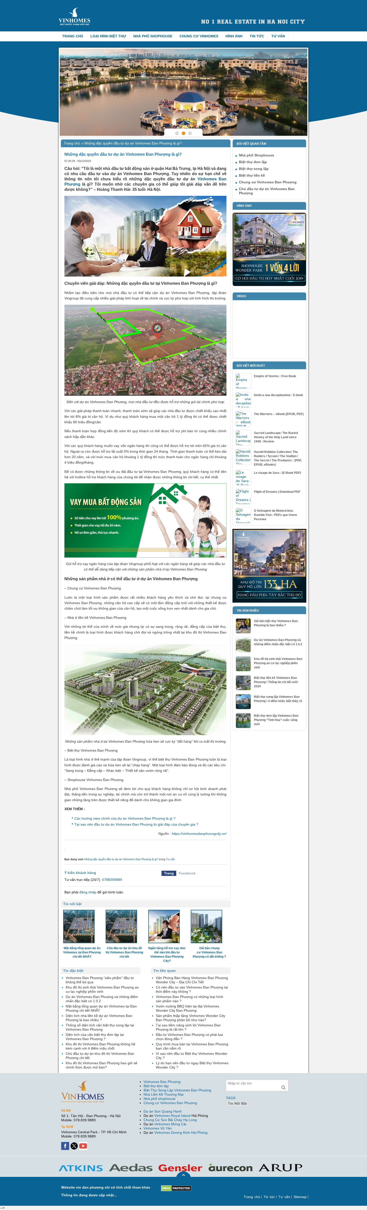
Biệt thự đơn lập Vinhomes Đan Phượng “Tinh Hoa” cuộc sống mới (276, 720)
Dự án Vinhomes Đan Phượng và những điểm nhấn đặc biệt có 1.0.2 (278, 642)
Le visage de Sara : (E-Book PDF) (277, 473)
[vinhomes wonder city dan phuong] (269, 531)
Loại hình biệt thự (108, 36)
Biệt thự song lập (254, 169)
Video (241, 296)
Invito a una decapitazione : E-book (278, 395)
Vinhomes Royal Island (172, 1116)
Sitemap (300, 1197)
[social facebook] (65, 1144)
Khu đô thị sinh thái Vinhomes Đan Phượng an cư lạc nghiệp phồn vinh (278, 663)
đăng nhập (87, 892)
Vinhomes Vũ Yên (158, 1128)
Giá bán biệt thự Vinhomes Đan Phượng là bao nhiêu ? (276, 623)
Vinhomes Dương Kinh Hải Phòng (180, 1133)
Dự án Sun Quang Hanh (163, 1111)
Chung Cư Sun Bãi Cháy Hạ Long (170, 1120)
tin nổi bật (237, 1103)
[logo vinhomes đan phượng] (75, 9)
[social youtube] (83, 1144)
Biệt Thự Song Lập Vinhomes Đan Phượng (177, 1090)
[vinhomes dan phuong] (82, 1083)
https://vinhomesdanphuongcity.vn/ (199, 834)
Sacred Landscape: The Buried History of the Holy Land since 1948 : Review (276, 437)
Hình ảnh (233, 36)
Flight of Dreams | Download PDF (277, 492)
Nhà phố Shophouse (152, 36)
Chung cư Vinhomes (199, 36)
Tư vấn (278, 36)
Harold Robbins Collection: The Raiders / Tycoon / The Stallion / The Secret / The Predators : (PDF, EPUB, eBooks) (278, 458)
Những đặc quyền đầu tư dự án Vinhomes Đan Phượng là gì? (121, 859)
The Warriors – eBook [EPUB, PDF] (279, 414)
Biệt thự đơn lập (253, 162)
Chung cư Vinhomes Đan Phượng (268, 182)
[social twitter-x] (74, 1144)
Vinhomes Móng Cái (170, 1124)
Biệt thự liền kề (252, 175)
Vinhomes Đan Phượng (162, 1082)
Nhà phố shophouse (160, 1099)
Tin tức (257, 36)
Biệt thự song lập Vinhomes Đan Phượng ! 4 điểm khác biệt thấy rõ (278, 699)
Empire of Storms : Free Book (275, 376)
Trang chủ (72, 36)
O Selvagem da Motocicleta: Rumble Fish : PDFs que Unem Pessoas (275, 515)
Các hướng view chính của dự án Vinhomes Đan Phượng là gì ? (125, 818)
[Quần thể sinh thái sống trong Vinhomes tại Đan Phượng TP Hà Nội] (183, 92)
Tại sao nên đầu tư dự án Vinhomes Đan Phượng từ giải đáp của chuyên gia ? (136, 824)
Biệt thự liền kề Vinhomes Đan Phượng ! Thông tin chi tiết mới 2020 (276, 682)
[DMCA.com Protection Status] (176, 1187)
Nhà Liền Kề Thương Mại (164, 1094)
